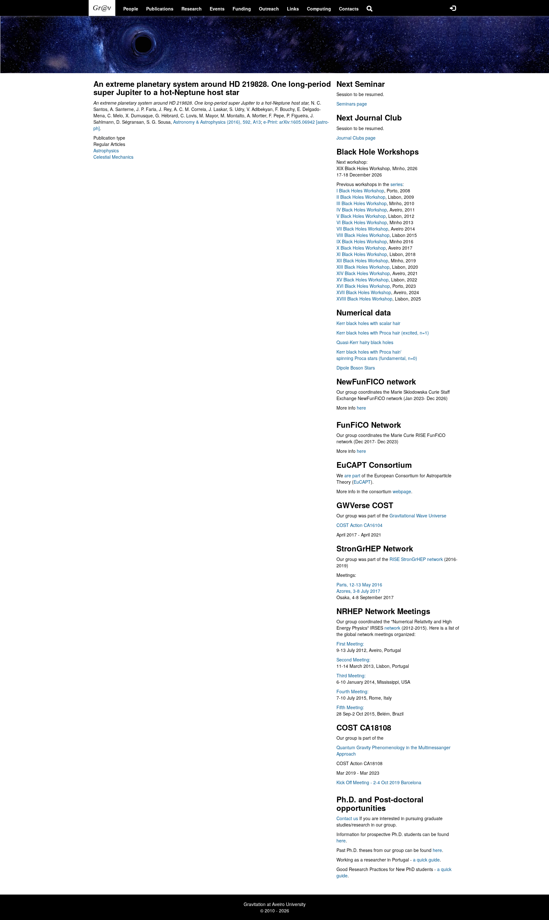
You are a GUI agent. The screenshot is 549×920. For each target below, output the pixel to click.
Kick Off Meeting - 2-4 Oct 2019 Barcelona (378, 782)
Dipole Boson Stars (355, 367)
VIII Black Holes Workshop (363, 235)
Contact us (347, 818)
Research (191, 8)
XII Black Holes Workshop (362, 260)
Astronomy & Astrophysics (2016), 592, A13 (217, 122)
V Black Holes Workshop (361, 216)
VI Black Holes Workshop (361, 222)
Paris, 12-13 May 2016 (359, 584)
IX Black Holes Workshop (361, 241)
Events (217, 8)
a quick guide (426, 859)
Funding (242, 8)
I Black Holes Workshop (360, 190)
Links (293, 8)
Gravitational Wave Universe (418, 515)
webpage (402, 491)
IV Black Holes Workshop (361, 209)
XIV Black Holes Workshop (363, 273)
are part (352, 475)
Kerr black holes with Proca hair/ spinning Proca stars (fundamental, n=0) (376, 355)
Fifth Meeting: (350, 707)
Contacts (349, 8)
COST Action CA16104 (359, 525)
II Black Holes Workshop (360, 197)
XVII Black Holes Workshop (363, 292)
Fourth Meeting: (352, 691)
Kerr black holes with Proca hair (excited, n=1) (382, 332)
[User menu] (453, 8)
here (361, 408)
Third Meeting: (351, 675)
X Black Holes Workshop (361, 248)
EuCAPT (362, 482)
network (392, 628)
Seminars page (351, 103)
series (396, 184)
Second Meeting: (353, 659)
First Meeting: (350, 643)
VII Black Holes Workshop (362, 228)
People (130, 8)
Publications (159, 8)
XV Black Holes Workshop (362, 279)
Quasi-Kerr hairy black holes (364, 342)
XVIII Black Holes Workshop (364, 298)
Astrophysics (106, 150)
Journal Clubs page (356, 138)
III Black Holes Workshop (361, 203)
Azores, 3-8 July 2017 (358, 591)
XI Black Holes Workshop (361, 254)
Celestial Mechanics (113, 157)
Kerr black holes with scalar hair (368, 323)
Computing (319, 8)
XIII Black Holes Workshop (363, 267)
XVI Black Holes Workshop (363, 286)
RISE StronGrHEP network (416, 559)
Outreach (269, 8)
